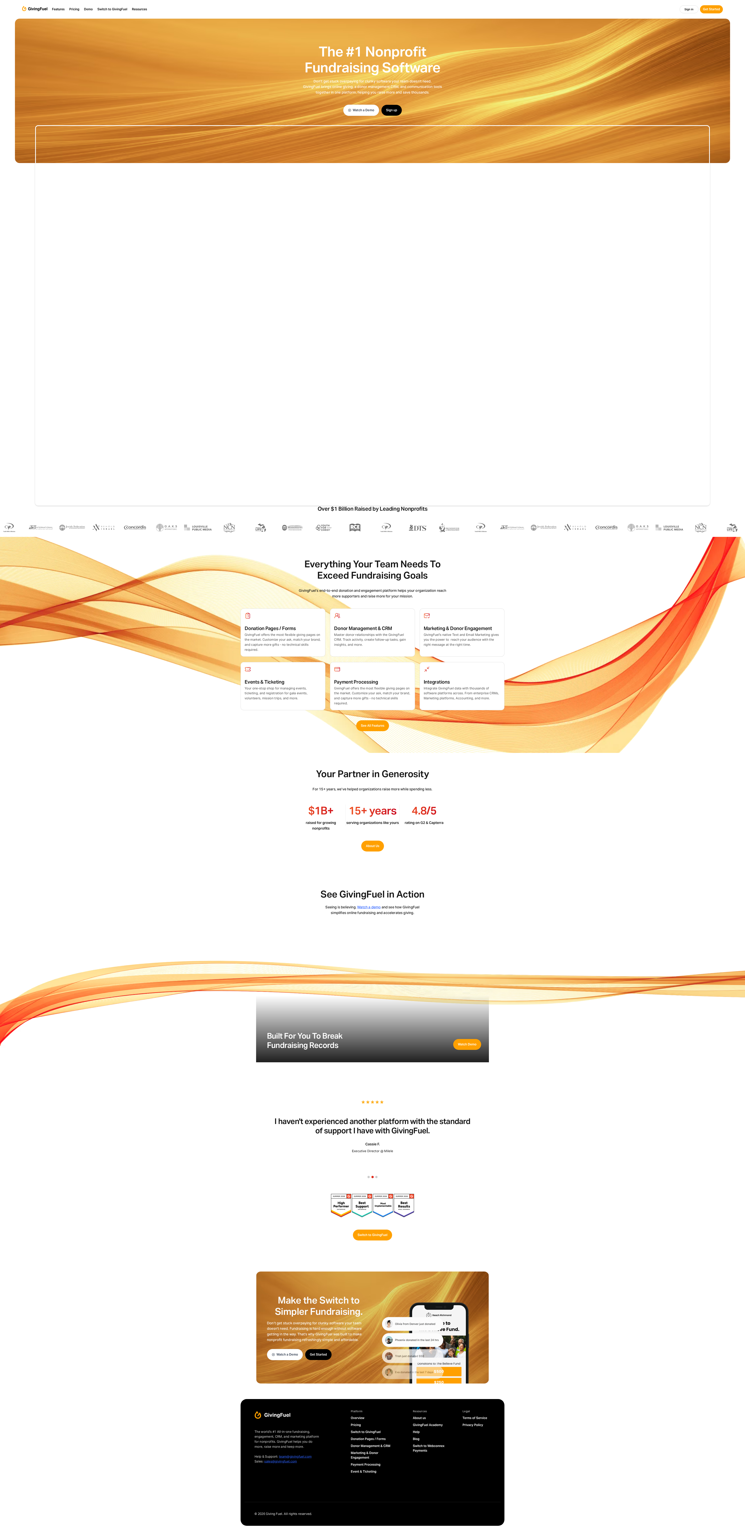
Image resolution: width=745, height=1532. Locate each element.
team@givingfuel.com (295, 1457)
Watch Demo (467, 1044)
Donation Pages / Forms (368, 1439)
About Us (372, 846)
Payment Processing (365, 1465)
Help (416, 1432)
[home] (34, 9)
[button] (58, 9)
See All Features (372, 726)
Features (58, 9)
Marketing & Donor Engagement (364, 1455)
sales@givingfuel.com (280, 1461)
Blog (416, 1439)
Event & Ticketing (363, 1472)
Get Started (318, 1354)
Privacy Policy (473, 1425)
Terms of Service (475, 1418)
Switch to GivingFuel (372, 1235)
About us (419, 1418)
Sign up (391, 110)
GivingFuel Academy (428, 1425)
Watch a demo (369, 907)
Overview (357, 1418)
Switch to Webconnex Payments (428, 1448)
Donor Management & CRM (370, 1446)
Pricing (356, 1425)
